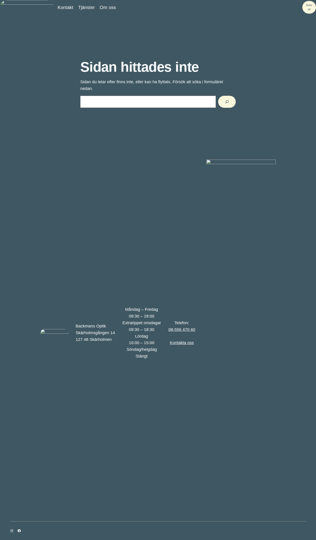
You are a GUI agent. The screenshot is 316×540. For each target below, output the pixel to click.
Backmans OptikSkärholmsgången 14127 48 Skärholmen (95, 333)
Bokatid (309, 7)
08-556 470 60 (181, 329)
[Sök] (227, 102)
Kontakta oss (182, 342)
